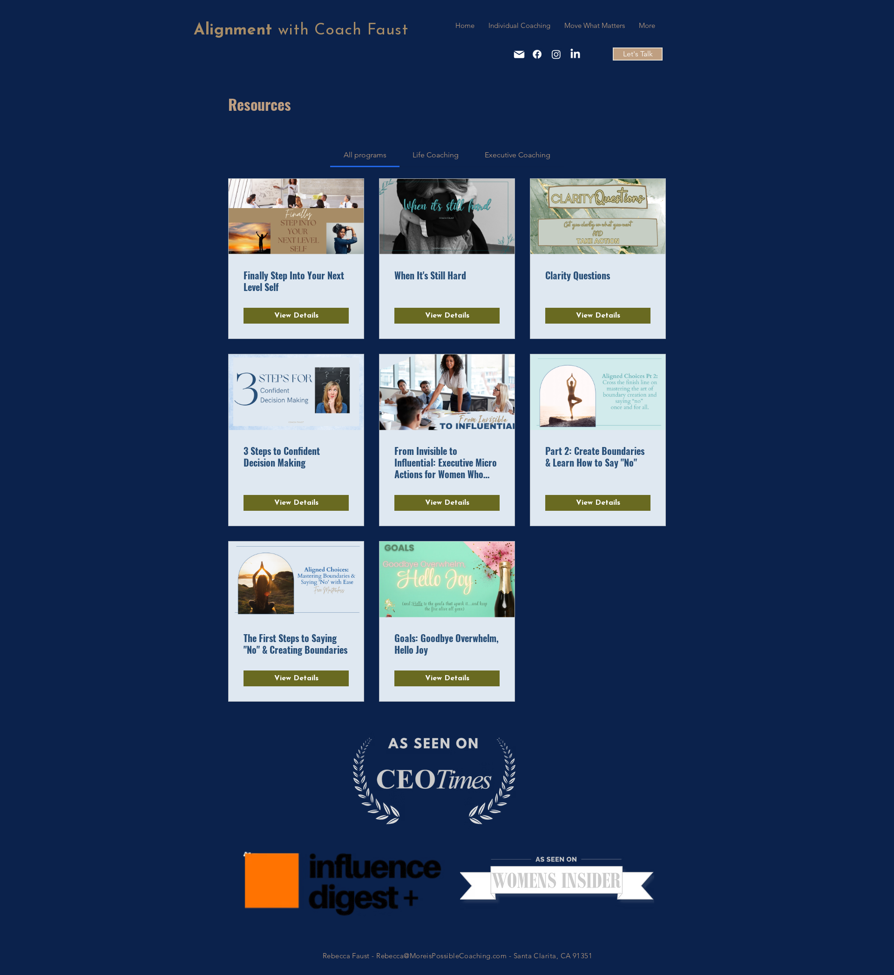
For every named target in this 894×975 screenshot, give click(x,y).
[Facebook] (537, 54)
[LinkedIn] (575, 54)
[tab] (364, 155)
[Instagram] (556, 54)
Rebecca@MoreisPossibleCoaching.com (441, 955)
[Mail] (519, 54)
